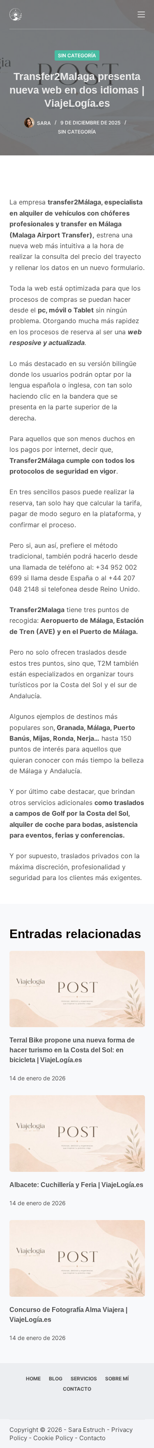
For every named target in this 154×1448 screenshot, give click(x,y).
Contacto (77, 1389)
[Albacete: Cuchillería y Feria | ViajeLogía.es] (77, 1133)
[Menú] (141, 14)
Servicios (84, 1378)
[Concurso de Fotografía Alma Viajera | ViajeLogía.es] (77, 1258)
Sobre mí (117, 1378)
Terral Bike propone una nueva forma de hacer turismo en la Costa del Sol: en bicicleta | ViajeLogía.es (72, 1050)
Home (33, 1378)
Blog (55, 1378)
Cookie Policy (53, 1438)
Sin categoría (77, 55)
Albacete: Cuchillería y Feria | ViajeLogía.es (76, 1184)
